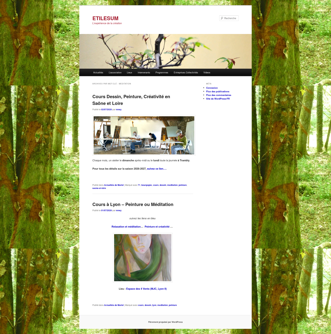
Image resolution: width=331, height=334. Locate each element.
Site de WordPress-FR (218, 98)
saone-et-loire (99, 188)
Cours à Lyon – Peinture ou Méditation (132, 204)
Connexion (212, 87)
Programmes (162, 72)
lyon (154, 305)
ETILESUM (105, 18)
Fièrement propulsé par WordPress (165, 321)
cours (156, 184)
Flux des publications (217, 91)
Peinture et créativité (157, 226)
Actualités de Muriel (114, 184)
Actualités (98, 72)
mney (119, 109)
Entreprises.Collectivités (186, 72)
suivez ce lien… (156, 168)
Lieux (129, 72)
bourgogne (146, 184)
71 (139, 184)
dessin (163, 184)
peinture (183, 184)
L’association (115, 72)
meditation (172, 184)
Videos (206, 72)
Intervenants (144, 72)
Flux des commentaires (218, 95)
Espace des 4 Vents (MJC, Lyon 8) (146, 289)
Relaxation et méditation (126, 226)
